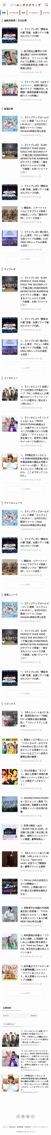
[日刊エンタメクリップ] (25, 5)
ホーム (5, 1127)
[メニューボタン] (4, 5)
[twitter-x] (18, 1116)
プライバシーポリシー (40, 1127)
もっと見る (25, 259)
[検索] (33, 1116)
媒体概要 (20, 1127)
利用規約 (28, 1127)
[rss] (28, 1116)
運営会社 (12, 1127)
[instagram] (23, 1116)
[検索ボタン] (46, 5)
